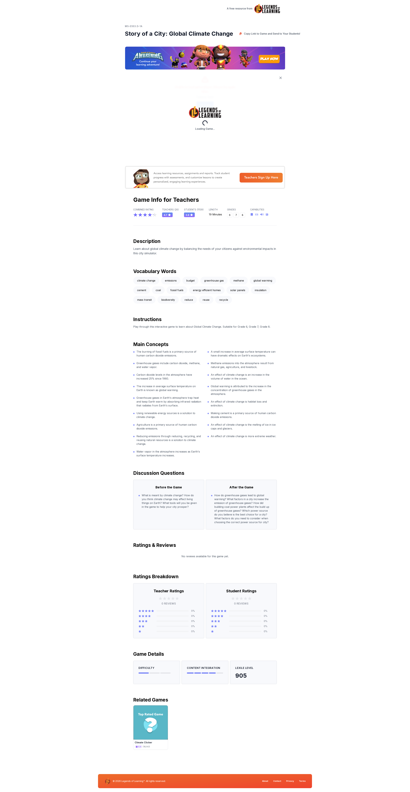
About (265, 781)
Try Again (205, 104)
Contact (277, 781)
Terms (302, 781)
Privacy (290, 781)
